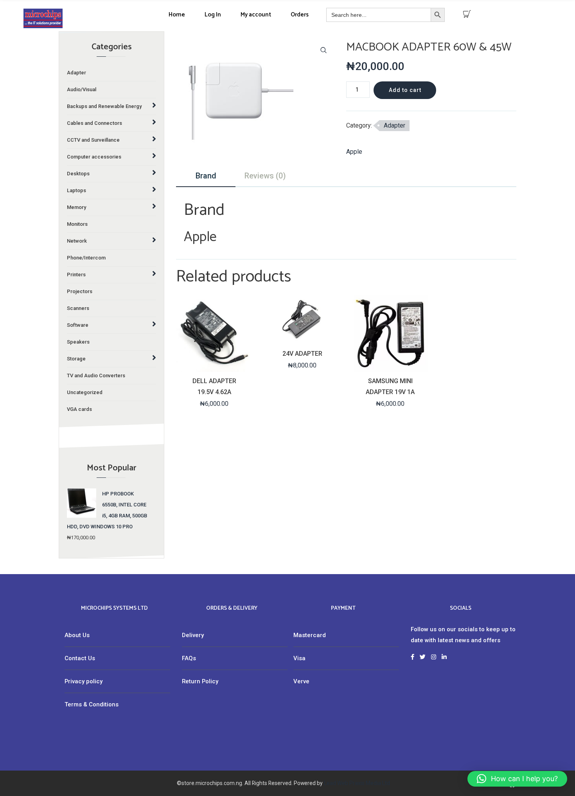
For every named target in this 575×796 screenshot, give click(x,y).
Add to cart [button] (213, 365)
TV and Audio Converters (96, 375)
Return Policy (200, 681)
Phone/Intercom (86, 258)
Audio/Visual (81, 89)
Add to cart (405, 90)
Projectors (79, 291)
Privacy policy (83, 681)
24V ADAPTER (302, 353)
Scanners (78, 308)
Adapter (76, 73)
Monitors (77, 224)
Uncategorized (84, 392)
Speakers (78, 342)
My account (256, 15)
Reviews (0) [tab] (265, 175)
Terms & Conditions (92, 704)
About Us (77, 635)
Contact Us (80, 658)
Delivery (193, 635)
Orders (300, 15)
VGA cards (79, 409)
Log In (213, 15)
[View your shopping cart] (467, 14)
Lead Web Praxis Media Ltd (357, 783)
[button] (323, 50)
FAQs (189, 658)
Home (177, 15)
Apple (354, 151)
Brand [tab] (206, 175)
